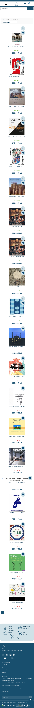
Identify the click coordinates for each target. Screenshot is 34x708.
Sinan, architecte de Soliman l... (17, 346)
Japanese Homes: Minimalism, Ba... (17, 106)
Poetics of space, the (17, 602)
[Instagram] (14, 655)
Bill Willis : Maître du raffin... (17, 226)
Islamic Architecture (17, 286)
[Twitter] (10, 655)
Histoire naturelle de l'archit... (17, 572)
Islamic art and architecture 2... (17, 166)
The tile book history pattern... (17, 542)
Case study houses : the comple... (17, 136)
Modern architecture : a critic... (17, 76)
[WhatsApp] (7, 655)
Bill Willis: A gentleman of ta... (17, 256)
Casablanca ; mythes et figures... (17, 482)
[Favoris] (23, 33)
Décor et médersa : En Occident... (17, 46)
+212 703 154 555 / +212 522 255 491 (15, 683)
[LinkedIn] (12, 658)
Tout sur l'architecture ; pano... (17, 376)
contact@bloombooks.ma (12, 685)
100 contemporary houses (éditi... (17, 466)
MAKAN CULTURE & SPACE (17, 512)
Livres (9, 12)
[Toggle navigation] (5, 4)
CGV (3, 667)
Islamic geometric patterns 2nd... (17, 316)
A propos (4, 664)
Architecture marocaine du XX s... (17, 406)
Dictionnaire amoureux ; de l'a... (17, 436)
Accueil (4, 12)
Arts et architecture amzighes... (17, 196)
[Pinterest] (5, 658)
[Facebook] (3, 655)
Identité (4, 672)
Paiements (4, 670)
